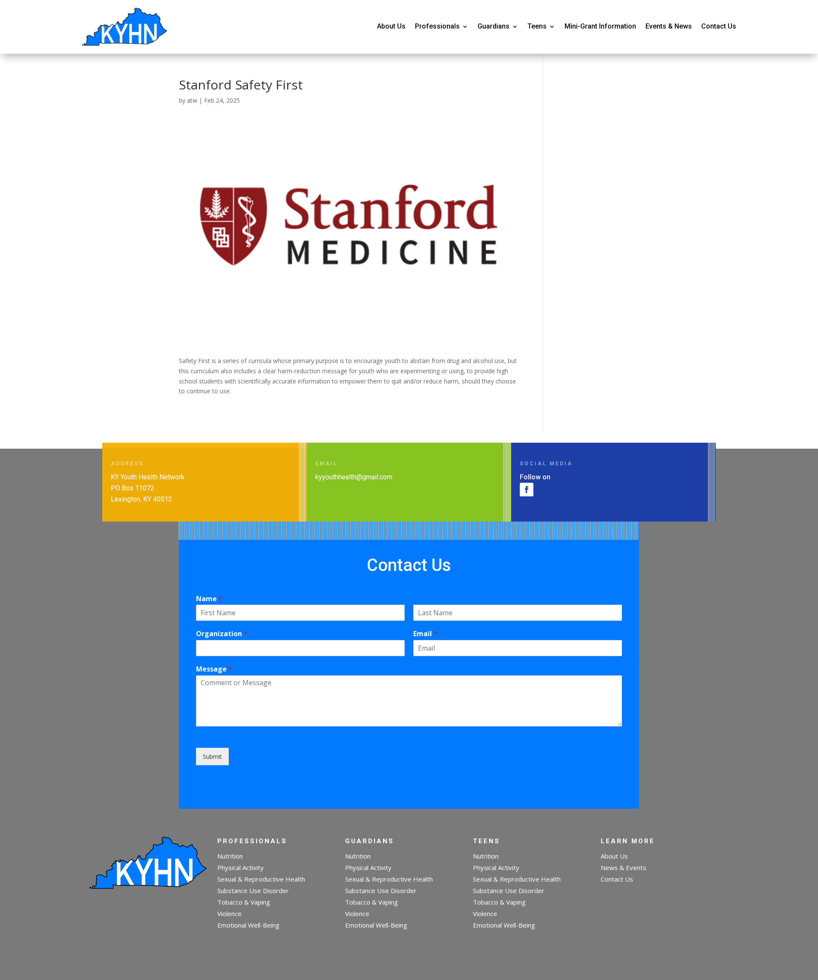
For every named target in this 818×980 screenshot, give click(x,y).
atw (192, 100)
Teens (537, 26)
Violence (229, 913)
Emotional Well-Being (248, 925)
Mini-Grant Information (600, 26)
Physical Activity (240, 867)
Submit (212, 756)
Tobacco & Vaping (243, 902)
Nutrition (230, 856)
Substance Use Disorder (253, 890)
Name (209, 598)
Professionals (437, 26)
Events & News (668, 26)
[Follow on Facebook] (526, 489)
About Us (391, 26)
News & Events (623, 867)
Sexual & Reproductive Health (261, 879)
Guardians (494, 26)
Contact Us (718, 26)
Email (425, 633)
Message (214, 669)
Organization (222, 633)
